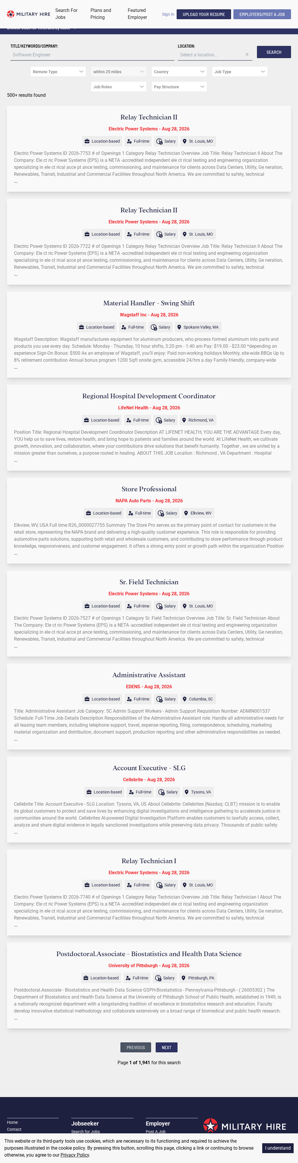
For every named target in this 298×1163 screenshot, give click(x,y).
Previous (136, 1047)
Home (12, 1122)
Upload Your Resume (204, 14)
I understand (278, 1148)
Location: (186, 46)
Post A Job (156, 1131)
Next (166, 1047)
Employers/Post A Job (262, 14)
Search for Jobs (85, 1131)
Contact (14, 1129)
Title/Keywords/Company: (34, 46)
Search (274, 52)
